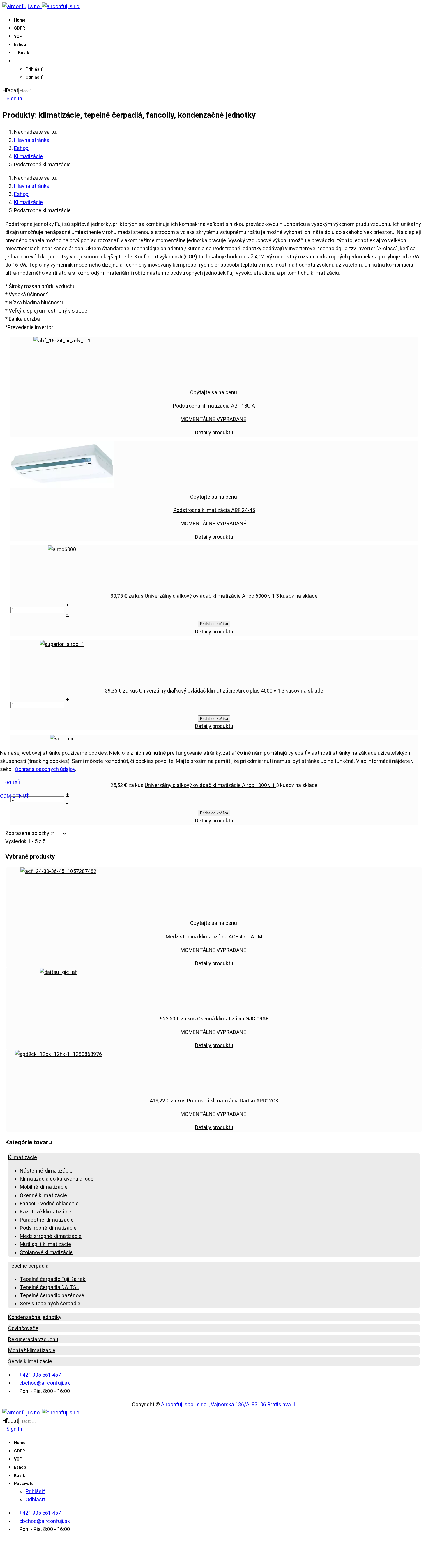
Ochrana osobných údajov (45, 769)
